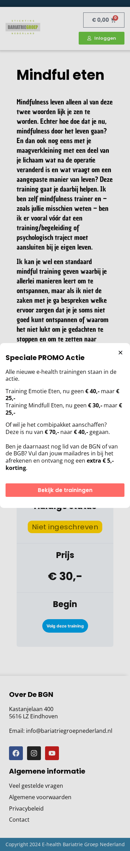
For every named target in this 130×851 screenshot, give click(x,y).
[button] (120, 352)
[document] (65, 425)
